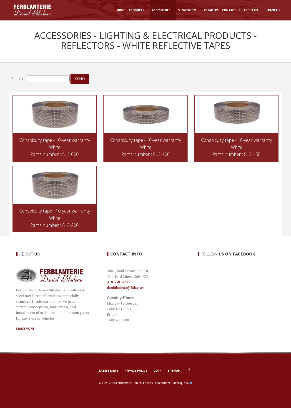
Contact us (231, 10)
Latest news (108, 371)
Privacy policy (136, 371)
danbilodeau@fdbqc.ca (126, 287)
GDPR (157, 371)
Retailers (211, 10)
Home (121, 10)
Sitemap (174, 371)
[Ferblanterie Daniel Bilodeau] (32, 10)
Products (136, 10)
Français (273, 10)
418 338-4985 (118, 281)
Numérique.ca (180, 383)
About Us (251, 10)
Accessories (161, 10)
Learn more (25, 328)
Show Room (187, 10)
